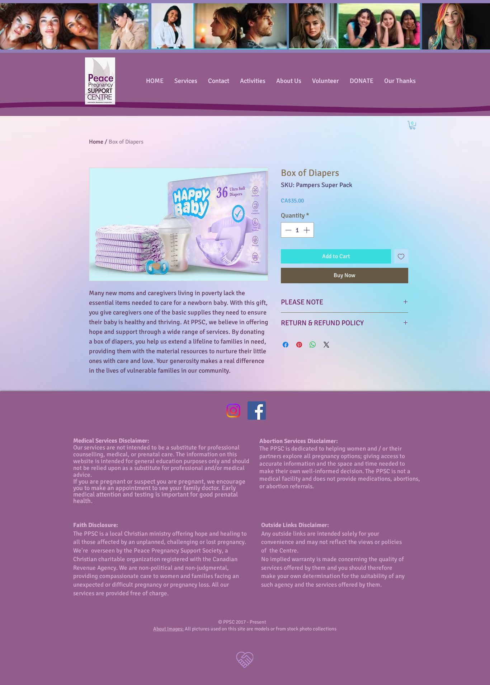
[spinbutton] (297, 230)
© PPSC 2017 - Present (245, 622)
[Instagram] (233, 410)
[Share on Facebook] (285, 344)
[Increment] (307, 230)
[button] (412, 125)
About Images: (168, 629)
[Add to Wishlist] (401, 256)
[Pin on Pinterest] (299, 344)
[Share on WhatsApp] (312, 344)
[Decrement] (287, 230)
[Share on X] (326, 344)
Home (96, 141)
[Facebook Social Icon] (257, 410)
